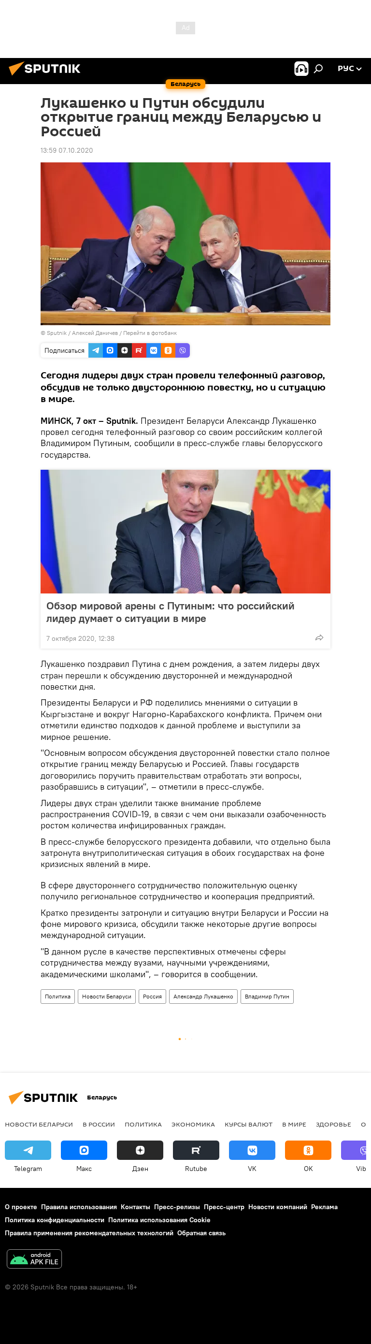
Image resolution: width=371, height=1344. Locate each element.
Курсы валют (248, 1124)
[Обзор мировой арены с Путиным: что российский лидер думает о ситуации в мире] (185, 531)
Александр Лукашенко (203, 996)
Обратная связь (201, 1232)
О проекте (21, 1206)
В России (99, 1124)
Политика (58, 996)
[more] (319, 637)
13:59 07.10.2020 (67, 150)
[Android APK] (34, 1260)
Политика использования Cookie (159, 1219)
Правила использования (79, 1206)
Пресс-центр (224, 1206)
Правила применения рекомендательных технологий (89, 1232)
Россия (152, 996)
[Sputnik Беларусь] (47, 76)
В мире (294, 1124)
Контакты (135, 1206)
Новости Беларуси (106, 996)
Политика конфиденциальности (54, 1219)
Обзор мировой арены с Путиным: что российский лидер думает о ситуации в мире (170, 611)
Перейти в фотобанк (150, 332)
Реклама (324, 1206)
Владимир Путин (267, 996)
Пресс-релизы (177, 1206)
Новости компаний (277, 1206)
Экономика (193, 1124)
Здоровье (333, 1124)
